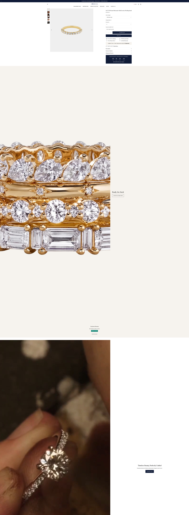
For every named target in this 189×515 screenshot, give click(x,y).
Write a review (94, 330)
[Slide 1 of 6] (48, 10)
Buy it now (119, 35)
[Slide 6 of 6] (48, 22)
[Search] (47, 4)
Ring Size (107, 22)
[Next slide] (188, 1)
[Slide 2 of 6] (48, 12)
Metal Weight (108, 15)
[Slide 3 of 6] (48, 15)
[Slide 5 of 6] (48, 20)
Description (108, 48)
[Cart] (141, 4)
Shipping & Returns (109, 53)
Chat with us (115, 46)
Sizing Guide (108, 20)
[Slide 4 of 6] (48, 17)
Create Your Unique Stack (118, 195)
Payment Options (109, 50)
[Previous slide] (1, 1)
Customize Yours (150, 471)
